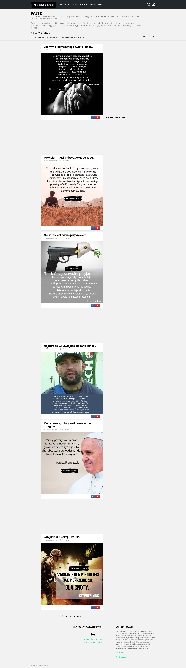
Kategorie (72, 5)
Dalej (76, 616)
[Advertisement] (72, 136)
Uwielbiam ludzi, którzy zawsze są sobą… (69, 157)
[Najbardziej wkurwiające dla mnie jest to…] (72, 383)
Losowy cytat (96, 5)
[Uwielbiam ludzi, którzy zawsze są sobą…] (72, 195)
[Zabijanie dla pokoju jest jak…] (72, 574)
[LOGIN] (153, 4)
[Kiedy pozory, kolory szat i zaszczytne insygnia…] (72, 463)
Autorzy (83, 5)
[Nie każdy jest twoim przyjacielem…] (72, 272)
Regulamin (119, 653)
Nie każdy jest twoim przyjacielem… (66, 235)
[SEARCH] (148, 4)
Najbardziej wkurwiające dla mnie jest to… (70, 346)
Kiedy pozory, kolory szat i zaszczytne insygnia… (67, 425)
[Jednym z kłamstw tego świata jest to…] (72, 84)
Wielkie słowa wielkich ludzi (93, 640)
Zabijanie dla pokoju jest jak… (62, 537)
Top (63, 4)
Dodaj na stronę (121, 657)
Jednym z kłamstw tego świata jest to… (68, 47)
